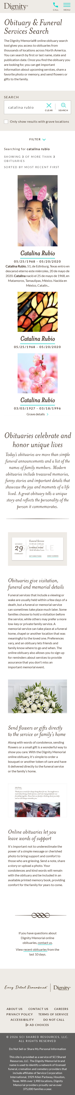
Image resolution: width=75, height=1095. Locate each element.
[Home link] (16, 6)
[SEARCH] (63, 105)
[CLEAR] (49, 105)
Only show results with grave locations (39, 121)
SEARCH (11, 97)
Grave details (36, 414)
